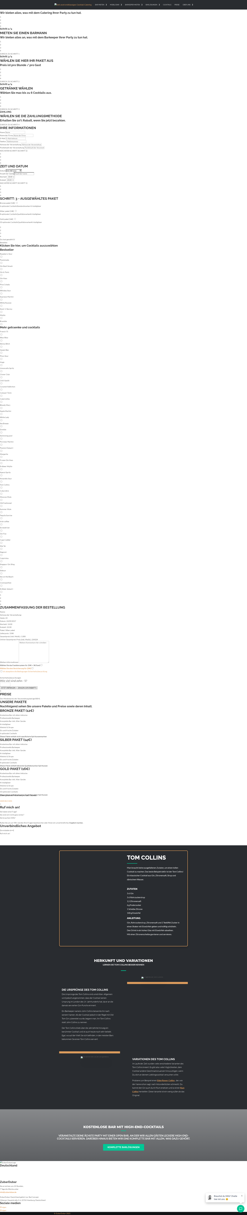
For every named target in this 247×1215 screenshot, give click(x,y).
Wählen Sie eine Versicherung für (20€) (15, 668)
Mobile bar (114, 5)
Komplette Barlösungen (124, 1147)
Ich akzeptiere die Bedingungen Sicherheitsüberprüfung (25, 671)
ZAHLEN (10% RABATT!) (27, 688)
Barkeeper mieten (132, 5)
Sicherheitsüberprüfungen (10, 678)
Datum (3, 171)
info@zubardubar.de (8, 1192)
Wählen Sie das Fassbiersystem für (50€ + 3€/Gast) (20, 665)
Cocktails (167, 5)
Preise (176, 5)
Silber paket (7, 211)
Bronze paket (7, 203)
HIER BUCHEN (6, 801)
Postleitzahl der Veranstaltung (12, 148)
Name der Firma (6, 135)
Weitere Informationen (9, 662)
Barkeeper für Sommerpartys (11, 1179)
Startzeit (3, 177)
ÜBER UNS (186, 5)
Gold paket (6, 219)
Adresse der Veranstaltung (10, 144)
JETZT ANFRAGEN (8, 688)
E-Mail (2, 138)
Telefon (3, 141)
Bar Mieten (99, 5)
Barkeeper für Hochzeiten (10, 1170)
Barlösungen (151, 5)
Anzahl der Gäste (7, 174)
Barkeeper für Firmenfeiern (11, 1173)
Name (2, 132)
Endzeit (3, 180)
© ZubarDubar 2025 (62, 1213)
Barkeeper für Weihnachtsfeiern (13, 1176)
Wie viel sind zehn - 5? (13, 680)
